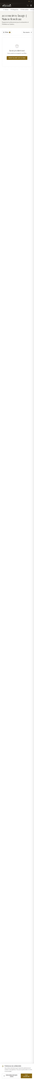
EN (31, 1)
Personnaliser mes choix (11, 1075)
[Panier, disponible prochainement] (27, 5)
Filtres (7, 32)
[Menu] (31, 5)
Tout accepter (26, 1075)
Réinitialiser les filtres (17, 58)
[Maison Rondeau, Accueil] (7, 5)
